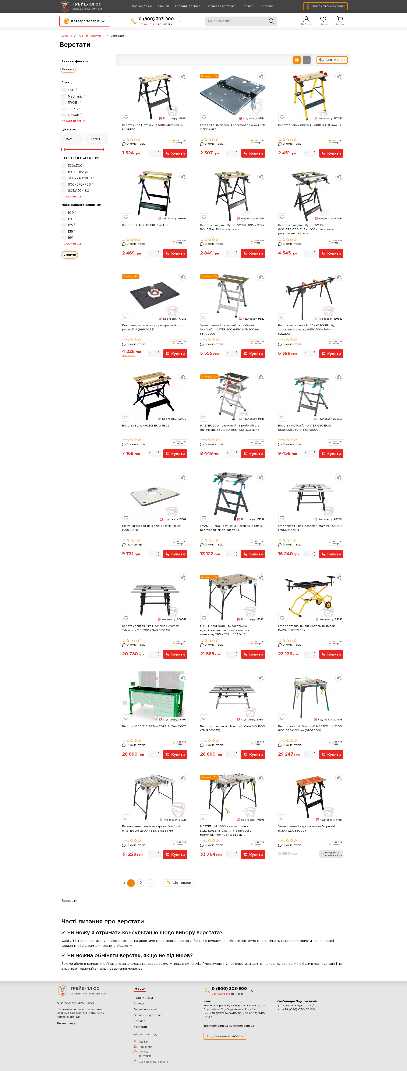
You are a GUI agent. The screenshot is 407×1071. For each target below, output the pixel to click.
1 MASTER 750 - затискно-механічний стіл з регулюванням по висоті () (231, 528)
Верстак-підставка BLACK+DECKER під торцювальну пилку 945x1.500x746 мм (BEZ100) (306, 329)
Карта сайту (66, 1023)
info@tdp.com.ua (216, 1026)
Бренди (163, 6)
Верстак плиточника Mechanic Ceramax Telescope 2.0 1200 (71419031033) (150, 628)
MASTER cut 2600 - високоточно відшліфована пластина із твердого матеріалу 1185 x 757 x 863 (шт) (225, 830)
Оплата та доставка (220, 6)
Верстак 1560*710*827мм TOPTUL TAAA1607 (154, 726)
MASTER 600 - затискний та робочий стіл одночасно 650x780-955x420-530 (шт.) (230, 428)
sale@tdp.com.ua (241, 1026)
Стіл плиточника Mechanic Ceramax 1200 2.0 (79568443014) (310, 528)
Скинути (68, 69)
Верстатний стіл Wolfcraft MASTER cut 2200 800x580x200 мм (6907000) (310, 728)
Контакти (266, 6)
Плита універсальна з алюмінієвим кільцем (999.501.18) (152, 528)
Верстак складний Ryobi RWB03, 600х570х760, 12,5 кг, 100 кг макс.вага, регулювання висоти (306, 229)
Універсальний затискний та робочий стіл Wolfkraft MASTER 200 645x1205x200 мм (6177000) (230, 329)
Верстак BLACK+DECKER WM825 (145, 426)
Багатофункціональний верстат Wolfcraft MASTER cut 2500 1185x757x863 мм (151, 828)
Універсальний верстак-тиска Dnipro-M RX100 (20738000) (306, 828)
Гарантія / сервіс (187, 6)
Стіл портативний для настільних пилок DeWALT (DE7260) (306, 628)
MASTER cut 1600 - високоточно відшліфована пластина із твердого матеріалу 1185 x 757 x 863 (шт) (225, 630)
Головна (66, 36)
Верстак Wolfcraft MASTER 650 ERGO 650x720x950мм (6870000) (305, 428)
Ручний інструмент (91, 36)
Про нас (247, 6)
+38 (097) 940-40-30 (225, 1013)
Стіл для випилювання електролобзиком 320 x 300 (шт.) (232, 127)
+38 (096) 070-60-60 (299, 1009)
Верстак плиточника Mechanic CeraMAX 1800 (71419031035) (232, 728)
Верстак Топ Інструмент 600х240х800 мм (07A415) (153, 127)
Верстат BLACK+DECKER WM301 (145, 225)
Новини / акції (142, 6)
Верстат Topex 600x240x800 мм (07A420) (309, 125)
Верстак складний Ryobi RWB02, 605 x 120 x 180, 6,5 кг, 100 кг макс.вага (232, 227)
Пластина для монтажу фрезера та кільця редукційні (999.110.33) (152, 327)
